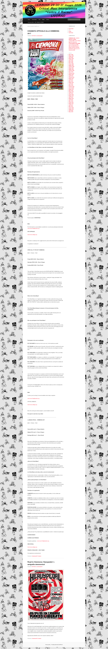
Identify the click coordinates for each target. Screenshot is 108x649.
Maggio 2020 (71, 69)
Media (43, 19)
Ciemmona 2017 (35, 556)
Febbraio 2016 (71, 86)
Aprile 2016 (71, 83)
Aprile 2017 (71, 79)
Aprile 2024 (71, 60)
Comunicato (71, 28)
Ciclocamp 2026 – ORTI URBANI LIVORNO (36, 22)
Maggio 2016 (71, 82)
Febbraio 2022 (71, 66)
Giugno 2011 (71, 102)
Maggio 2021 (71, 67)
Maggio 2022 (71, 65)
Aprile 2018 (71, 75)
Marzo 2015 (71, 90)
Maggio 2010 (71, 109)
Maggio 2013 (71, 95)
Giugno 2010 (71, 107)
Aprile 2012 (71, 99)
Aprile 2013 (71, 97)
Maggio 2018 (71, 74)
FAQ (39, 19)
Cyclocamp (71, 32)
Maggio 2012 (71, 98)
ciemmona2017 (39, 35)
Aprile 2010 (71, 110)
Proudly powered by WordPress (57, 644)
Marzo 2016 (71, 85)
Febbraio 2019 (71, 73)
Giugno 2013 (71, 94)
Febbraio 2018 (71, 77)
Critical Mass (34, 19)
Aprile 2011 (71, 105)
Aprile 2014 (71, 93)
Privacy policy (47, 644)
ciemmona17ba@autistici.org (33, 228)
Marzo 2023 (71, 62)
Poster (70, 31)
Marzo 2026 (71, 54)
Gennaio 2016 (71, 87)
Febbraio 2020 (71, 70)
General (39, 556)
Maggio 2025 (71, 56)
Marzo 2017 (71, 81)
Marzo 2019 (71, 71)
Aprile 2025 (71, 57)
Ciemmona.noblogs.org (32, 234)
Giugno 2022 (71, 64)
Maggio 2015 (71, 89)
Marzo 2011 (71, 106)
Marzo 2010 (71, 111)
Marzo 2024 (71, 61)
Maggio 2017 (71, 78)
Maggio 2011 (71, 103)
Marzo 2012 (71, 101)
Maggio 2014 (71, 91)
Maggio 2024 (71, 58)
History (47, 19)
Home (29, 19)
